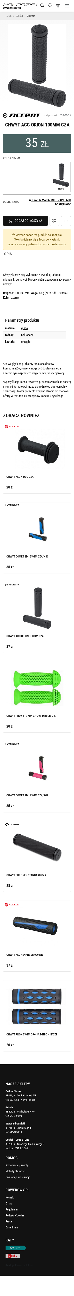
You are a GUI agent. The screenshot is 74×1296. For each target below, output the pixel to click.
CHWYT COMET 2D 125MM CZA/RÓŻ (27, 795)
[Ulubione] (50, 6)
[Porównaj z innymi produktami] (54, 221)
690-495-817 (15, 1099)
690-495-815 (29, 1099)
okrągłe (25, 342)
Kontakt (10, 1197)
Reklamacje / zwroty (17, 1165)
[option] (37, 65)
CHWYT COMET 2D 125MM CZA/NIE (27, 556)
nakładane (27, 335)
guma (24, 328)
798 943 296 (21, 1148)
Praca (9, 1221)
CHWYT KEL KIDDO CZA (20, 476)
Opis (8, 254)
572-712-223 (15, 1115)
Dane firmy (12, 1227)
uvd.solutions (26, 1265)
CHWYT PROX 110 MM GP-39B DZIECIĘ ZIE (31, 715)
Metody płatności (15, 1171)
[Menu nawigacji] (67, 5)
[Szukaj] (42, 6)
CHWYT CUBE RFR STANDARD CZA (26, 875)
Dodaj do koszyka (28, 221)
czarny (61, 188)
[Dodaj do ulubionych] (66, 221)
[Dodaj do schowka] (66, 427)
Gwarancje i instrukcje (18, 1177)
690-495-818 (15, 1132)
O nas (9, 1203)
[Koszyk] (58, 6)
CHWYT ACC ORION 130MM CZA (25, 636)
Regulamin (12, 1209)
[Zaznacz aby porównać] (61, 426)
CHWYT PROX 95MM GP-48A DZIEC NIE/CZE (31, 1034)
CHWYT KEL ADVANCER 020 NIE (24, 954)
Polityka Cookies (15, 1215)
